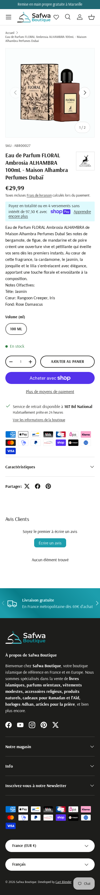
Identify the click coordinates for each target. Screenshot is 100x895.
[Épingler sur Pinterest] (48, 486)
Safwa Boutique (26, 882)
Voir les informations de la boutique (39, 419)
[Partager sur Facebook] (37, 486)
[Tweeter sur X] (27, 486)
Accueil (9, 33)
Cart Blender (63, 882)
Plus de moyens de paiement (50, 391)
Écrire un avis (50, 542)
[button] (91, 17)
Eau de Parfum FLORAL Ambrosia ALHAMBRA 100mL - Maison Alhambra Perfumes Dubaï (45, 39)
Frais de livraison (39, 195)
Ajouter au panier (67, 361)
